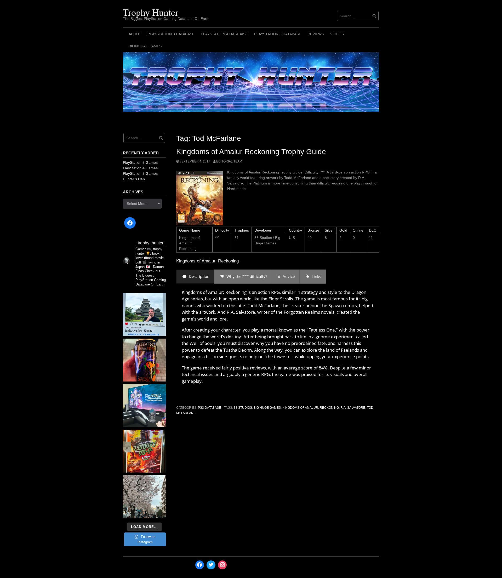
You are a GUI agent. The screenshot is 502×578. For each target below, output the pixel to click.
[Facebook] (130, 223)
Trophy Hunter (150, 12)
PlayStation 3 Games (140, 173)
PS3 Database (209, 407)
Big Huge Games (267, 407)
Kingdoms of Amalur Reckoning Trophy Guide (251, 152)
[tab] (195, 276)
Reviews (315, 34)
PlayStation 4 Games (140, 168)
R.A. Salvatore (352, 407)
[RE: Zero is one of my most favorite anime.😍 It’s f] (144, 405)
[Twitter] (211, 565)
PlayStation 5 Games (140, 162)
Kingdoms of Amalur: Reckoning (310, 407)
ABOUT (135, 34)
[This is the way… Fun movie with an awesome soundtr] (144, 451)
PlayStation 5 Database (277, 34)
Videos (337, 34)
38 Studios (243, 407)
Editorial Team (229, 161)
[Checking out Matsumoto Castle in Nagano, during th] (144, 314)
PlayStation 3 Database (171, 34)
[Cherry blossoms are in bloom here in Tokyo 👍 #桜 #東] (144, 496)
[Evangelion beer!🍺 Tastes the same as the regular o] (144, 360)
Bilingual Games (145, 46)
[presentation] (195, 276)
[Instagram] (222, 565)
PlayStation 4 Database (224, 34)
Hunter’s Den (134, 179)
